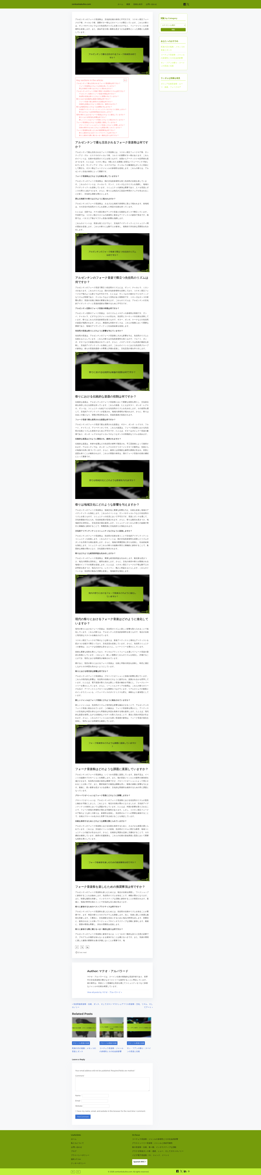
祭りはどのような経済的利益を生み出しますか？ (96, 112)
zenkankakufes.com (81, 4)
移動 (173, 30)
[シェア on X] (181, 1172)
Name (78, 1095)
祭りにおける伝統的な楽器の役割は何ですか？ (93, 99)
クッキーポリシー (78, 1163)
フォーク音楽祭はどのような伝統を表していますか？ (97, 86)
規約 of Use (76, 1159)
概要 (128, 4)
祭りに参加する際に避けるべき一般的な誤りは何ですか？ (99, 135)
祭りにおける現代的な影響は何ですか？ (93, 117)
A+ (73, 1172)
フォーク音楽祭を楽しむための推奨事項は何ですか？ (96, 130)
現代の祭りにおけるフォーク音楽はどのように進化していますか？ (100, 115)
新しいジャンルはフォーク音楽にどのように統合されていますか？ (102, 120)
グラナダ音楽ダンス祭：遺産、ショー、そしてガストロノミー (158, 1151)
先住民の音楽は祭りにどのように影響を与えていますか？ (99, 96)
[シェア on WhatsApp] (189, 1172)
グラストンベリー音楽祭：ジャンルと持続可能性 (152, 1143)
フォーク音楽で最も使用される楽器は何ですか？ (96, 101)
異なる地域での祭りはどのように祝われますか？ (96, 88)
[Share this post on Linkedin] (87, 947)
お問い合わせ (151, 4)
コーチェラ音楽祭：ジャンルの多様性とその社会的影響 (155, 1139)
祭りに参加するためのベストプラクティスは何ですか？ (98, 133)
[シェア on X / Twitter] (188, 4)
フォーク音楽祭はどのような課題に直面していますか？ (96, 122)
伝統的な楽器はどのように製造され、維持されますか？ (98, 104)
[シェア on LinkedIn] (185, 1172)
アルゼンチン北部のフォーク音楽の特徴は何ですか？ (97, 94)
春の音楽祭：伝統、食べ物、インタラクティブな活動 (154, 1147)
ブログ (73, 1151)
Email (78, 1101)
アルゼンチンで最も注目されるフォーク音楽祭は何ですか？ (98, 83)
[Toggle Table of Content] (124, 80)
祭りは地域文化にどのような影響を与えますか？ (94, 107)
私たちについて (77, 1143)
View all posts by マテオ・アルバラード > (104, 992)
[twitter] (82, 947)
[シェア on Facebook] (185, 4)
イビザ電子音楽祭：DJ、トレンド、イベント (150, 1155)
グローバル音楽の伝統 (81, 1043)
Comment (80, 1076)
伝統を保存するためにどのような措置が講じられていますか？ (100, 127)
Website (78, 1106)
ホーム (120, 4)
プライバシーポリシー (80, 1155)
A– (78, 1172)
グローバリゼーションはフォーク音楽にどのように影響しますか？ (102, 125)
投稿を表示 (138, 4)
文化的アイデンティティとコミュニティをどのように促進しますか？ (102, 109)
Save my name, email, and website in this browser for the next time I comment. (111, 1111)
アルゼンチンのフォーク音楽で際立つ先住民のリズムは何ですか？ (100, 91)
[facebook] (77, 947)
